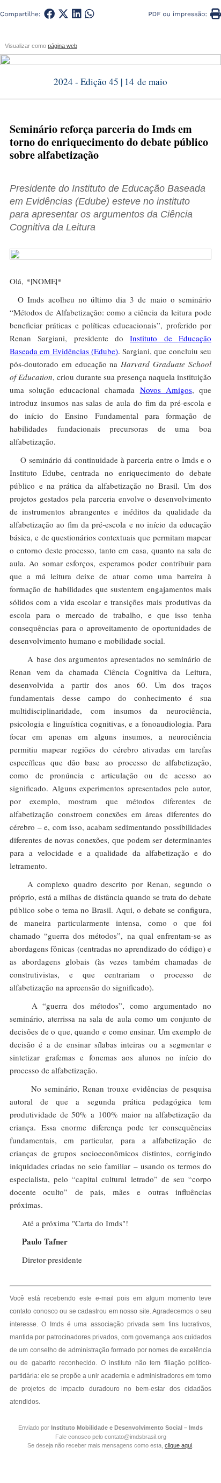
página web (62, 46)
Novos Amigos (166, 389)
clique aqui (178, 1445)
